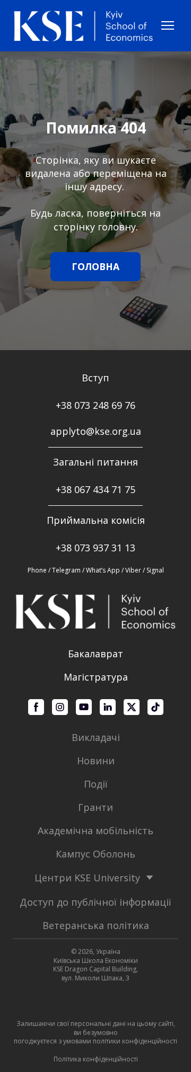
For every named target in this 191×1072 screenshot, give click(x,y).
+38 (65, 489)
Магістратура (96, 677)
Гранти (95, 807)
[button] (95, 266)
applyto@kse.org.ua (95, 431)
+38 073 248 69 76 (95, 405)
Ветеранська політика (95, 925)
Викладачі (96, 737)
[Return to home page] (83, 25)
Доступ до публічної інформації (95, 902)
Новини (96, 760)
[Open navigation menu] (167, 25)
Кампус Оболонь (95, 853)
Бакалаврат (95, 653)
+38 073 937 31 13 (95, 547)
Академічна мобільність (95, 830)
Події (96, 784)
